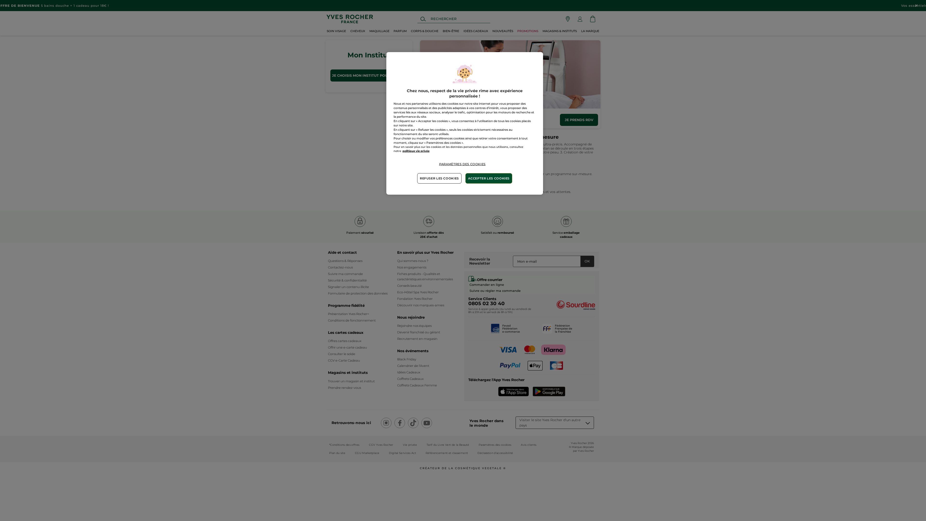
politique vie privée (415, 151)
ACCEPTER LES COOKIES (489, 178)
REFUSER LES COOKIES (439, 178)
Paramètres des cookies (462, 164)
